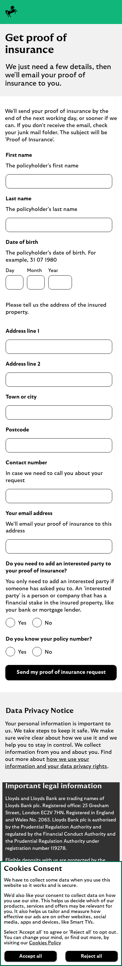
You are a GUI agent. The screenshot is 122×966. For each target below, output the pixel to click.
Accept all (30, 956)
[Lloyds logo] (11, 11)
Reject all (91, 956)
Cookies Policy (45, 943)
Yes (22, 623)
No (48, 623)
